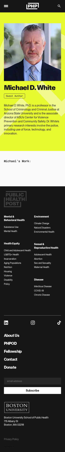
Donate (10, 367)
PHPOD (10, 343)
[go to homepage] (32, 6)
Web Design (7, 446)
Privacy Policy (11, 439)
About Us (11, 335)
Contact (10, 359)
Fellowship (13, 351)
